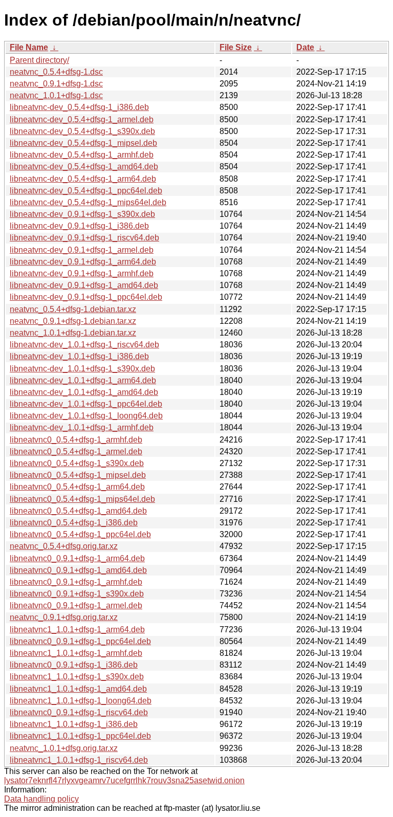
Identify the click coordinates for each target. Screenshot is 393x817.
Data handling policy (41, 798)
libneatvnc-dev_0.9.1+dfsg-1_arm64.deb (83, 261)
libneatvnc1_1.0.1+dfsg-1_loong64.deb (80, 700)
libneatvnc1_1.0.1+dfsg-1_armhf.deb (76, 653)
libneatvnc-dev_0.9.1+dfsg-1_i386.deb (79, 226)
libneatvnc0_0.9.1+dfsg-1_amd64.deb (78, 570)
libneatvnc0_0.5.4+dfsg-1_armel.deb (76, 451)
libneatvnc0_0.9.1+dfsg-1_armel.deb (76, 605)
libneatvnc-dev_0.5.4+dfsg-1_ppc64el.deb (86, 190)
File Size (236, 47)
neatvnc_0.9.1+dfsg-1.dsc (56, 83)
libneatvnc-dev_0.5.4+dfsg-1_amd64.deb (84, 166)
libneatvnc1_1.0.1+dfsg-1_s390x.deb (77, 676)
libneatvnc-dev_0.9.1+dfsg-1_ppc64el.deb (86, 297)
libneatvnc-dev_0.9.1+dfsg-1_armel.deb (82, 250)
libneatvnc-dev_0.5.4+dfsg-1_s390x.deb (82, 131)
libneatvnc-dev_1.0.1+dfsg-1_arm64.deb (83, 380)
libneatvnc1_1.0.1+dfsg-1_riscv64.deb (79, 760)
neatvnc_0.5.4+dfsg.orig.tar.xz (64, 546)
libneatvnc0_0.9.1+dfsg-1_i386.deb (74, 664)
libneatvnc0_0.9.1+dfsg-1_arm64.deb (77, 558)
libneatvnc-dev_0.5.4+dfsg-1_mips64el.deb (88, 202)
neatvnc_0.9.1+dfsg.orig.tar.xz (64, 617)
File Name (29, 47)
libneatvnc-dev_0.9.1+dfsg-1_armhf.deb (82, 273)
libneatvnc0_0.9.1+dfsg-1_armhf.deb (76, 582)
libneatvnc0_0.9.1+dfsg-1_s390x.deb (77, 593)
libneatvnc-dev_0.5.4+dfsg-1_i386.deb (79, 107)
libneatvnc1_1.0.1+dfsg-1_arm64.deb (77, 629)
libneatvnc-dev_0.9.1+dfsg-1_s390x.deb (82, 214)
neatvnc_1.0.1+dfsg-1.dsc (56, 95)
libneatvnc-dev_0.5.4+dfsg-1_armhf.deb (82, 154)
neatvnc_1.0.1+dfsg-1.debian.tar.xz (73, 332)
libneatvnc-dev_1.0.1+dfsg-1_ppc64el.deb (86, 404)
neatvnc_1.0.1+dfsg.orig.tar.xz (64, 748)
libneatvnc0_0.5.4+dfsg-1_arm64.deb (77, 486)
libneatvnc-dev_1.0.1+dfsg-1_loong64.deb (86, 415)
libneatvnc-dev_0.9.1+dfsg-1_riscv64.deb (84, 237)
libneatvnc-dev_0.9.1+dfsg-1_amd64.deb (84, 285)
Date (305, 47)
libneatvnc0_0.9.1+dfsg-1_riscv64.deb (79, 712)
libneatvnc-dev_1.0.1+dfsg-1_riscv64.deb (84, 344)
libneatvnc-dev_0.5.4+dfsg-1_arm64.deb (83, 178)
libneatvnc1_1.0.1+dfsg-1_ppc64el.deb (80, 736)
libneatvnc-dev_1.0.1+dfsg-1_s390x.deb (82, 368)
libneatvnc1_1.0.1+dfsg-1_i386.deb (74, 724)
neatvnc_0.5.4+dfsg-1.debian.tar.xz (73, 309)
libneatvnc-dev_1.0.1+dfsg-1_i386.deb (79, 356)
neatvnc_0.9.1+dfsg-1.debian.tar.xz (73, 321)
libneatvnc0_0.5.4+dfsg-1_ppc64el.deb (80, 534)
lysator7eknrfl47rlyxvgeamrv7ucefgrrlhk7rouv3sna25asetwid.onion (124, 780)
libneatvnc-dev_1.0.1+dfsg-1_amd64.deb (84, 392)
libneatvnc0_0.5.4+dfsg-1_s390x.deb (77, 463)
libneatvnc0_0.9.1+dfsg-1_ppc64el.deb (80, 641)
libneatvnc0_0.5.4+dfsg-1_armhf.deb (76, 439)
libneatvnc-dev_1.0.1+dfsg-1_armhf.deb (82, 427)
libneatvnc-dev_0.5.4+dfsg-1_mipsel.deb (83, 143)
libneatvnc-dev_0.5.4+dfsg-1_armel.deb (82, 119)
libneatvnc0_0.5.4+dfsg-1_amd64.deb (78, 510)
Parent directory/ (39, 60)
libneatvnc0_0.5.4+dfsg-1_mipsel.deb (78, 475)
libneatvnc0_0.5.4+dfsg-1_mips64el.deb (82, 499)
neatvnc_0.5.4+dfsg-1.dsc (56, 72)
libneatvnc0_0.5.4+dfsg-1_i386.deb (74, 522)
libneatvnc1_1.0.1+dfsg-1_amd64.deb (78, 688)
